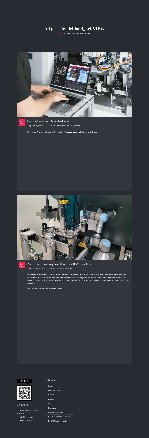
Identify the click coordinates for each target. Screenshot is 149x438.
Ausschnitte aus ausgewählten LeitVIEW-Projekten (59, 264)
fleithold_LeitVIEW (37, 126)
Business (52, 126)
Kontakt (51, 395)
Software (77, 126)
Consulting (69, 126)
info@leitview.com (26, 417)
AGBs (50, 403)
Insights (51, 399)
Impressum (52, 408)
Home (61, 33)
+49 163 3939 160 (26, 420)
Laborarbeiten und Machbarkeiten (78, 33)
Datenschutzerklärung (56, 412)
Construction (60, 126)
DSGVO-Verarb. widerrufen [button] (58, 421)
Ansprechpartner (54, 390)
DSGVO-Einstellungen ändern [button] (59, 416)
